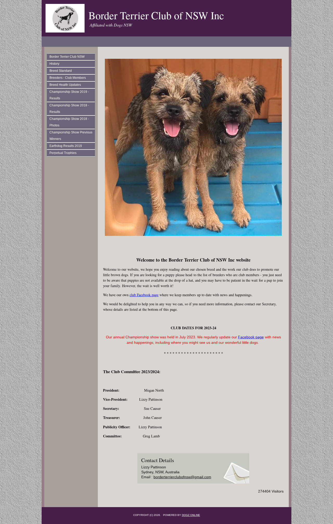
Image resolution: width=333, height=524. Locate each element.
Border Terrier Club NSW (67, 57)
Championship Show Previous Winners (70, 136)
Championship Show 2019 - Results (69, 95)
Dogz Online (191, 515)
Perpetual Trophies (62, 153)
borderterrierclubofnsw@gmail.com (182, 477)
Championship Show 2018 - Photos (69, 122)
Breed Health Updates (65, 85)
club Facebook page (144, 294)
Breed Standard (60, 71)
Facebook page (251, 337)
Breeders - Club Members (67, 78)
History (54, 64)
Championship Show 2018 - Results (69, 108)
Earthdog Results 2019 (65, 146)
